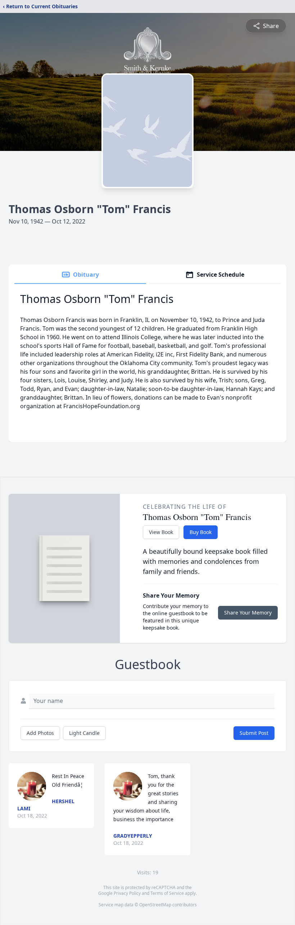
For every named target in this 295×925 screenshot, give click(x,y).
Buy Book (201, 532)
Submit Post (254, 733)
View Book (161, 532)
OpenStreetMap (155, 905)
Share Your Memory (248, 612)
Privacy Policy (127, 893)
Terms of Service (167, 893)
